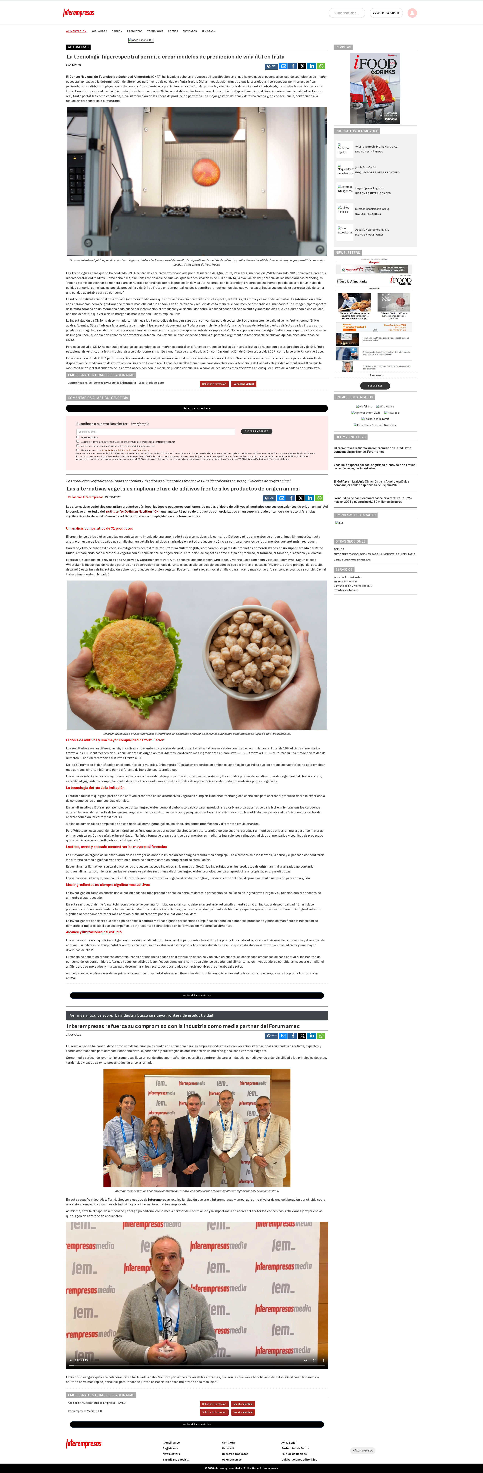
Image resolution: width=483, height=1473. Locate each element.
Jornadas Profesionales (348, 577)
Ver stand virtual (244, 384)
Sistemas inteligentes (373, 193)
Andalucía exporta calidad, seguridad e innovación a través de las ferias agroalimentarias (374, 466)
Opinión (117, 31)
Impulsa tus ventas (345, 581)
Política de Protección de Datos (133, 450)
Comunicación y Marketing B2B (353, 586)
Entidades (190, 31)
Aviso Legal (107, 450)
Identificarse (171, 1443)
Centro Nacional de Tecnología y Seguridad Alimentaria (110, 77)
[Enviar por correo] (283, 66)
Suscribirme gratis (256, 431)
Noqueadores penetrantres (377, 172)
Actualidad (99, 31)
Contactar (229, 1443)
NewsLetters (171, 1454)
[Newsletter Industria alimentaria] (375, 315)
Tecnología (155, 31)
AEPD (238, 459)
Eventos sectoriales (346, 590)
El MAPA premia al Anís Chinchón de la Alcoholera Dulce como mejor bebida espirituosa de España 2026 (371, 483)
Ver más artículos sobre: (91, 1015)
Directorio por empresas (352, 559)
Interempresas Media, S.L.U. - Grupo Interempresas (247, 1468)
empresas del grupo (194, 456)
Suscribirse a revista (176, 1459)
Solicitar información (214, 384)
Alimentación (76, 31)
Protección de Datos (295, 1448)
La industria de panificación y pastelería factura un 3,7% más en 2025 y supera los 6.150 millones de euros (373, 500)
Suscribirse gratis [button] (386, 12)
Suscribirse (375, 385)
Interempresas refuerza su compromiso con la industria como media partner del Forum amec (372, 450)
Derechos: (238, 456)
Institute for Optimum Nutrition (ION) (132, 512)
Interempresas (159, 1200)
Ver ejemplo (140, 424)
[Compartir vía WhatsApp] (321, 66)
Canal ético (229, 1448)
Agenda (173, 31)
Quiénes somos (232, 1459)
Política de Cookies (294, 1454)
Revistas (208, 31)
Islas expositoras (369, 234)
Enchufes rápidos (369, 151)
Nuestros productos (235, 1454)
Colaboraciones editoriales (299, 1459)
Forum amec (78, 1046)
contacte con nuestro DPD (127, 459)
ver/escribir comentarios (197, 995)
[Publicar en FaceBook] (292, 66)
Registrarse (170, 1448)
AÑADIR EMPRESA (363, 1450)
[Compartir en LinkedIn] (311, 66)
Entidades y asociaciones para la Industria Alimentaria (374, 554)
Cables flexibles (368, 214)
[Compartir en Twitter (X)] (302, 66)
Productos (135, 31)
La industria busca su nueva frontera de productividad (164, 1015)
